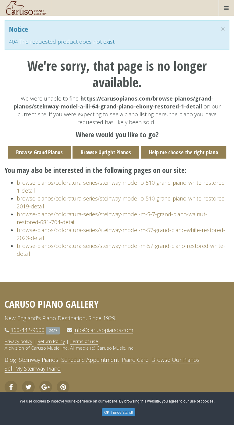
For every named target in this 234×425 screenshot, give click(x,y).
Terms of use (84, 341)
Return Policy (51, 341)
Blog (10, 359)
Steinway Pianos (38, 359)
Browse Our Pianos (175, 359)
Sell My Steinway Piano (33, 368)
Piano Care (135, 359)
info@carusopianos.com (103, 330)
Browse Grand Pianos (39, 152)
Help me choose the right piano (183, 152)
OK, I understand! (118, 412)
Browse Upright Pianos (106, 152)
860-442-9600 (27, 330)
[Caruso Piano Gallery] (26, 8)
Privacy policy (18, 341)
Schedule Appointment (90, 359)
